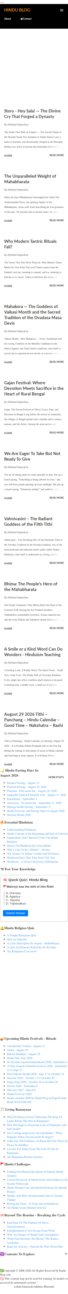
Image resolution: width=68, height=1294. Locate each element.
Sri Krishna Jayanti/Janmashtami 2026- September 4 (37, 1062)
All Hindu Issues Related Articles (26, 1208)
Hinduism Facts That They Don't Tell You (31, 857)
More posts (56, 777)
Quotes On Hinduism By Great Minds (29, 845)
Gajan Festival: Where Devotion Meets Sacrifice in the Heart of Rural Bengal (34, 388)
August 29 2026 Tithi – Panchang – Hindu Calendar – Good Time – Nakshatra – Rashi (33, 720)
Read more (57, 155)
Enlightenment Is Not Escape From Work (31, 1230)
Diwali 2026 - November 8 (22, 1086)
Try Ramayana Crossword (21, 951)
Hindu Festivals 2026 (19, 1094)
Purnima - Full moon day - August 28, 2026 (32, 791)
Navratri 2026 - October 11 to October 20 (30, 1078)
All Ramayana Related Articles (25, 1157)
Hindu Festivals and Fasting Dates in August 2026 (36, 811)
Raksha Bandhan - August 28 (23, 1054)
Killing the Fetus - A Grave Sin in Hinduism (32, 1204)
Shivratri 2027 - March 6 (21, 1090)
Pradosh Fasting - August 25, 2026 (26, 787)
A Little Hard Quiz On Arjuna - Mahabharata (33, 943)
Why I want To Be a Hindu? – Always (28, 849)
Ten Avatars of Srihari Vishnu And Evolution (33, 853)
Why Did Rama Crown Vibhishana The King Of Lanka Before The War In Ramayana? (34, 1119)
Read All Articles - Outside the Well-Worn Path (34, 1246)
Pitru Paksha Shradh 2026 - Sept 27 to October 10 (35, 1074)
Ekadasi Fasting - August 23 (23, 783)
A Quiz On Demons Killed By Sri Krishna (31, 947)
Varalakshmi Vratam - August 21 (26, 1046)
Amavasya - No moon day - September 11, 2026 (34, 803)
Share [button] (8, 156)
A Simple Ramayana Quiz (21, 935)
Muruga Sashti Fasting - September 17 (29, 807)
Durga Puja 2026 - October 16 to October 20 (32, 1082)
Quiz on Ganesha (17, 939)
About (7, 19)
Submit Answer (15, 913)
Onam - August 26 (17, 1050)
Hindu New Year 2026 (19, 1058)
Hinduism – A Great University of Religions (32, 861)
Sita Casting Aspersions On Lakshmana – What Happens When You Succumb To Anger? (34, 1135)
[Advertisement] (34, 66)
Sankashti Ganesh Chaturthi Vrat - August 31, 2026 (36, 795)
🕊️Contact (26, 19)
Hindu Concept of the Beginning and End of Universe (37, 833)
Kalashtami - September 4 (22, 799)
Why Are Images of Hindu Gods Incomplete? (33, 1234)
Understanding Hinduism (21, 829)
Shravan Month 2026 (19, 815)
